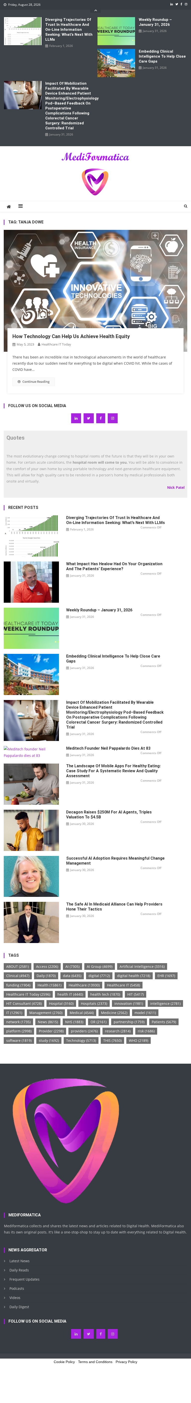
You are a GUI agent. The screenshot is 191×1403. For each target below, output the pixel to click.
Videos (14, 1297)
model (145, 1012)
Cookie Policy (64, 1362)
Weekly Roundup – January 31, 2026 (155, 22)
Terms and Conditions (95, 1362)
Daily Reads (19, 1270)
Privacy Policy (126, 1362)
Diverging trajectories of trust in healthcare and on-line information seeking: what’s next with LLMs (69, 29)
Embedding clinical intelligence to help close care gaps (162, 56)
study (49, 1040)
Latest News (19, 1261)
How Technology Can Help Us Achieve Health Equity (71, 336)
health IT (70, 994)
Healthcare (84, 985)
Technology (81, 1040)
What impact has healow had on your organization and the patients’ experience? (114, 566)
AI (72, 966)
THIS (112, 1040)
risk (146, 1031)
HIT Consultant (24, 1003)
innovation (128, 1003)
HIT (135, 994)
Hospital (61, 1003)
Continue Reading (35, 381)
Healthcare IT (123, 985)
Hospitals (94, 1003)
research (118, 1031)
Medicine (114, 1012)
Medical (82, 1012)
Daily (46, 975)
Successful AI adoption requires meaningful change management (115, 861)
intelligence (165, 1003)
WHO (138, 1040)
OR (98, 1021)
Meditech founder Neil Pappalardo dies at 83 (108, 748)
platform (19, 1031)
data (72, 975)
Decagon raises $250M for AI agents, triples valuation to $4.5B (109, 814)
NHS (74, 1021)
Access (47, 966)
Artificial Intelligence (142, 966)
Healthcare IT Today (56, 344)
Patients (164, 1021)
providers (84, 1031)
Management (45, 1012)
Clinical (17, 975)
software (19, 1040)
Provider (51, 1031)
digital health (133, 975)
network (18, 1021)
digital (99, 975)
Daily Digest (19, 1306)
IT (14, 1012)
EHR (166, 975)
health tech (105, 994)
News (48, 1021)
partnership (129, 1021)
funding (18, 985)
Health (49, 985)
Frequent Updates (24, 1279)
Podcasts (16, 1288)
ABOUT (17, 966)
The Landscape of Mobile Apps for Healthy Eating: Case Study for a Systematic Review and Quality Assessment (113, 771)
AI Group (99, 966)
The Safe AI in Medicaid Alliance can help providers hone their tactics (114, 907)
